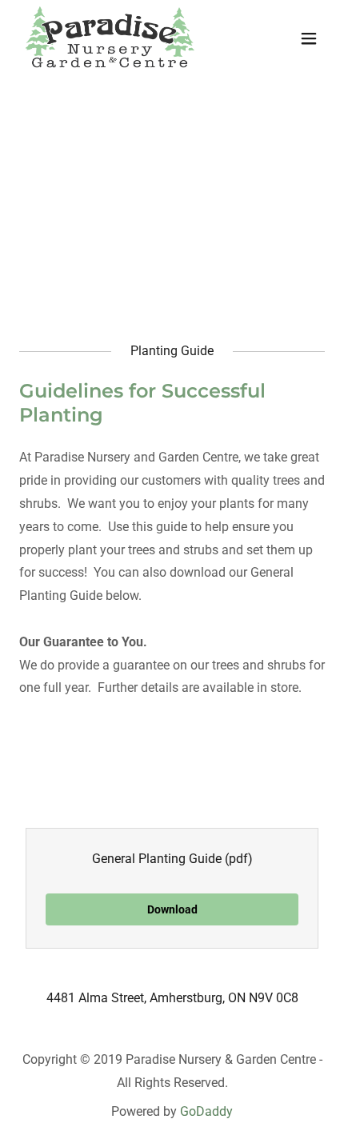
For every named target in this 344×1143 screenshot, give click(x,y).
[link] (110, 38)
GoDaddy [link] (206, 1111)
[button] (309, 38)
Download (172, 909)
